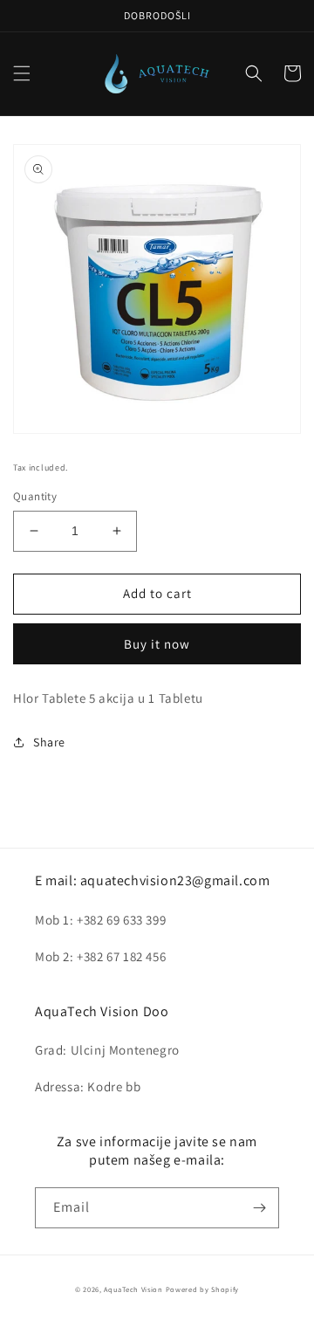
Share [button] (49, 742)
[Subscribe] (259, 1207)
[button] (22, 73)
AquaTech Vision (133, 1289)
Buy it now (157, 644)
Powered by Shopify (203, 1289)
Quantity (35, 496)
